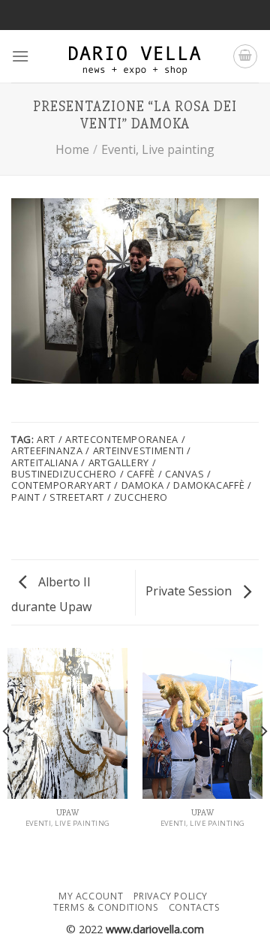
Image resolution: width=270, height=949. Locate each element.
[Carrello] (245, 56)
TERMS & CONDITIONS (105, 907)
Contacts (194, 907)
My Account (90, 896)
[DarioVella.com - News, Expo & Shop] (135, 56)
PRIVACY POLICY (171, 896)
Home (72, 149)
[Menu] (20, 56)
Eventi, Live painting (157, 149)
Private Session (190, 591)
